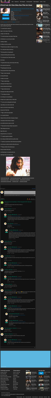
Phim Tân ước (26, 15)
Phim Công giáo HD (12, 394)
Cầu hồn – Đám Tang (16, 372)
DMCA (49, 396)
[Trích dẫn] (13, 195)
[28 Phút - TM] (39, 6)
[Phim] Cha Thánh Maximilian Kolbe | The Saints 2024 (46, 21)
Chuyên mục (17, 1)
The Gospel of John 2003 (23, 181)
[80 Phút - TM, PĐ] (39, 10)
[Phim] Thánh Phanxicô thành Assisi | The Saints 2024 (46, 18)
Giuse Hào (6, 394)
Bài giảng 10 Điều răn (3, 372)
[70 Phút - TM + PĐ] (39, 25)
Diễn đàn (45, 396)
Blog (24, 396)
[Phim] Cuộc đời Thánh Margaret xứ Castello (46, 5)
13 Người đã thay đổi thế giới (4, 384)
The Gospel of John (15, 181)
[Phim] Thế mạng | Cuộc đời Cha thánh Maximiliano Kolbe (46, 37)
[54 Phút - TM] (39, 29)
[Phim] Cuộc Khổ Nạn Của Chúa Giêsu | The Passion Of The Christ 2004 (47, 376)
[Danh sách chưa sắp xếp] (12, 195)
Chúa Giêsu (16, 15)
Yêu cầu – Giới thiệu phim (47, 372)
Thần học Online (3, 381)
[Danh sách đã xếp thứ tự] (10, 195)
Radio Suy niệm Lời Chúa (4, 378)
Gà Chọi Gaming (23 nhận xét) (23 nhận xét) (19, 321)
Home (13, 1)
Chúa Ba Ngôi (15, 375)
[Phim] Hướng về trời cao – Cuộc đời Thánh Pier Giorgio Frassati (47, 25)
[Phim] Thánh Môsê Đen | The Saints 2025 (46, 29)
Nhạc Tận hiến (15, 387)
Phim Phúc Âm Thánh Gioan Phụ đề (15, 178)
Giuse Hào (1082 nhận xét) (12, 214)
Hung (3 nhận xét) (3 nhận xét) (16, 224)
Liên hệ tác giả (41, 396)
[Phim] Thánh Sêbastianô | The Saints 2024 (46, 13)
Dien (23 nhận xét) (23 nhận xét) (16, 298)
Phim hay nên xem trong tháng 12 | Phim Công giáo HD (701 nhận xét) (18, 201)
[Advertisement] (25, 358)
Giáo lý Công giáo (35, 396)
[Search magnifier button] (50, 367)
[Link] (16, 195)
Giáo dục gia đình (29, 1)
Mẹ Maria (14, 379)
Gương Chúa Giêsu (28, 396)
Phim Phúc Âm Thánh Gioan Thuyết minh (28, 178)
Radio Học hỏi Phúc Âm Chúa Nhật (5, 376)
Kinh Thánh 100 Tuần (3, 375)
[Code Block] (15, 195)
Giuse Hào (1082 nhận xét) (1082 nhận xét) (19, 315)
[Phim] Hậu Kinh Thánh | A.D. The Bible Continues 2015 (46, 380)
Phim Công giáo (22, 1)
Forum (44, 1)
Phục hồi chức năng (7, 395)
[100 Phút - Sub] (39, 37)
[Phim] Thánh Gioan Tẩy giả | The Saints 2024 (46, 33)
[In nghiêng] (6, 195)
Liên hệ (41, 1)
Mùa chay (14, 381)
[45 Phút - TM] (39, 18)
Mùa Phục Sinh (15, 384)
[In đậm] (5, 195)
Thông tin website (19, 396)
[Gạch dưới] (8, 195)
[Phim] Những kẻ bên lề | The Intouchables (46, 388)
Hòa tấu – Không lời (16, 376)
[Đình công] (9, 195)
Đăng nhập (33, 188)
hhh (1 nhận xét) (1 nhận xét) (17, 231)
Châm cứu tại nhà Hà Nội (20, 394)
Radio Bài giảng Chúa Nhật (4, 379)
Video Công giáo (36, 1)
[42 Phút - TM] (39, 14)
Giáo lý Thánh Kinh (3, 373)
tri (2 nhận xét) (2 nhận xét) (15, 264)
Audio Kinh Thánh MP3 (4, 387)
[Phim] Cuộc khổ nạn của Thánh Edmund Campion (46, 9)
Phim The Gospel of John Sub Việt (6, 181)
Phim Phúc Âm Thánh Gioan (5, 178)
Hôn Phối (14, 378)
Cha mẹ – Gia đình (16, 373)
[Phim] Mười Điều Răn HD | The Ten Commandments (47, 384)
